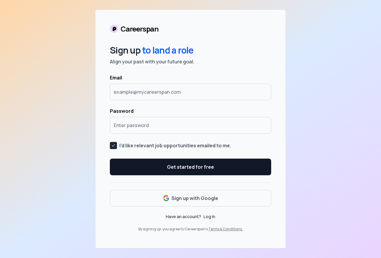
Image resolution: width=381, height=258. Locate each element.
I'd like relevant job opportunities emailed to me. (175, 145)
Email (116, 77)
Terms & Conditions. (225, 229)
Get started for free (190, 167)
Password (122, 111)
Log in (209, 216)
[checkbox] (113, 145)
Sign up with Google (194, 198)
